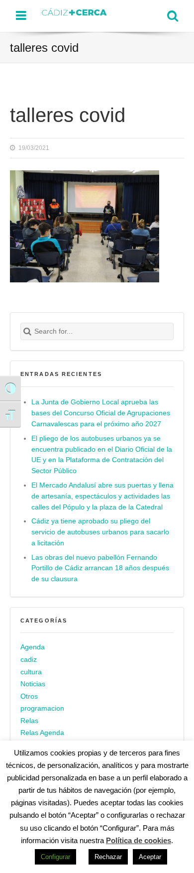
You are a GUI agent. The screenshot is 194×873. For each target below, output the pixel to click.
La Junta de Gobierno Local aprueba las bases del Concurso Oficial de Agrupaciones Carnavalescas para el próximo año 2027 (100, 413)
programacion (42, 708)
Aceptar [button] (150, 857)
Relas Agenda (42, 733)
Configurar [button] (55, 857)
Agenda (32, 647)
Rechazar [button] (108, 857)
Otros (29, 696)
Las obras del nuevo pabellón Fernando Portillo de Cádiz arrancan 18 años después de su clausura (100, 568)
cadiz (28, 659)
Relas (29, 721)
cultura (31, 672)
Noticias (32, 684)
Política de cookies (138, 840)
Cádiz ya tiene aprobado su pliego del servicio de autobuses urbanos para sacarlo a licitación (100, 532)
